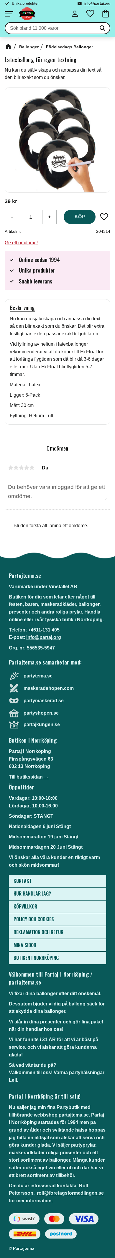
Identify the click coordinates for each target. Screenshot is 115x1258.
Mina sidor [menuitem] (25, 945)
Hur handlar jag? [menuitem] (32, 893)
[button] (9, 14)
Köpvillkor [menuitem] (25, 906)
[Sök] (102, 28)
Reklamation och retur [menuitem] (38, 932)
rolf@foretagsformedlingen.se (70, 1193)
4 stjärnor (26, 467)
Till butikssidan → (29, 776)
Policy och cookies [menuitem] (34, 919)
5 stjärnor (31, 467)
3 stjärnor (21, 467)
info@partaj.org (97, 3)
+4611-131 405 (44, 629)
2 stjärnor (16, 467)
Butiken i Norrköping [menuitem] (36, 957)
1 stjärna (10, 467)
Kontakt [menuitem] (23, 880)
